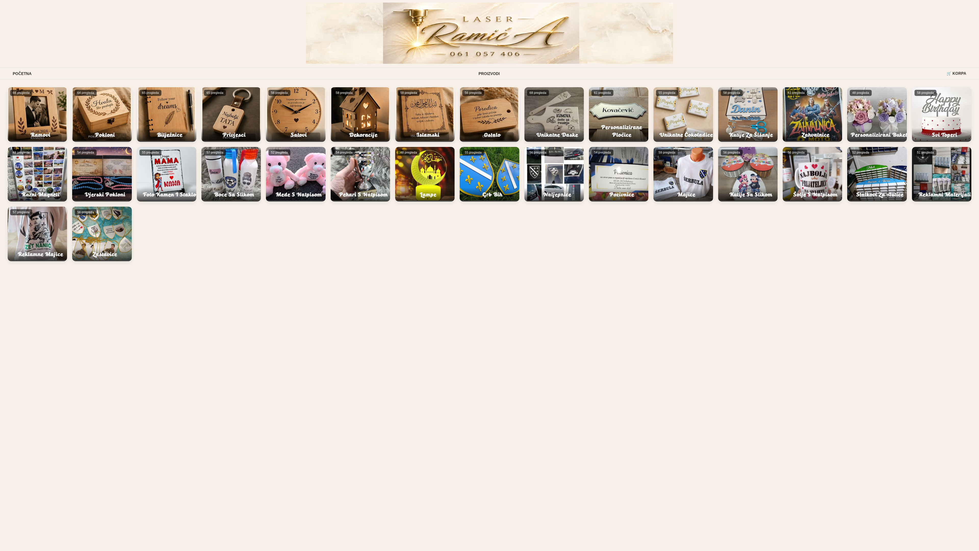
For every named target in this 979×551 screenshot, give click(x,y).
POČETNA (22, 73)
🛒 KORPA (956, 73)
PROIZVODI (489, 73)
